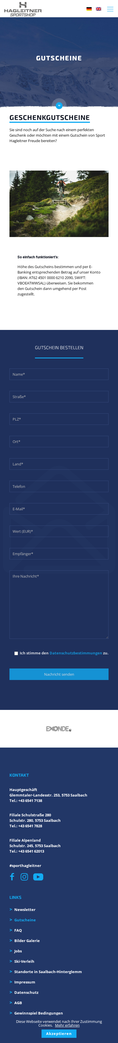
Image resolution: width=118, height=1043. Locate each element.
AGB (18, 1002)
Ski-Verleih (24, 961)
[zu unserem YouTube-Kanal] (38, 877)
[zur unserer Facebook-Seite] (13, 877)
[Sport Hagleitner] (23, 8)
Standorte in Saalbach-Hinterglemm (48, 971)
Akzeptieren (59, 1033)
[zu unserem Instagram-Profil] (25, 877)
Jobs (18, 951)
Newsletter (25, 909)
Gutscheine (25, 919)
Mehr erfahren (67, 1025)
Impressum (24, 982)
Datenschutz (26, 992)
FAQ (18, 930)
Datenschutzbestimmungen (76, 653)
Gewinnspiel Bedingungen (38, 1013)
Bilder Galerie (27, 940)
